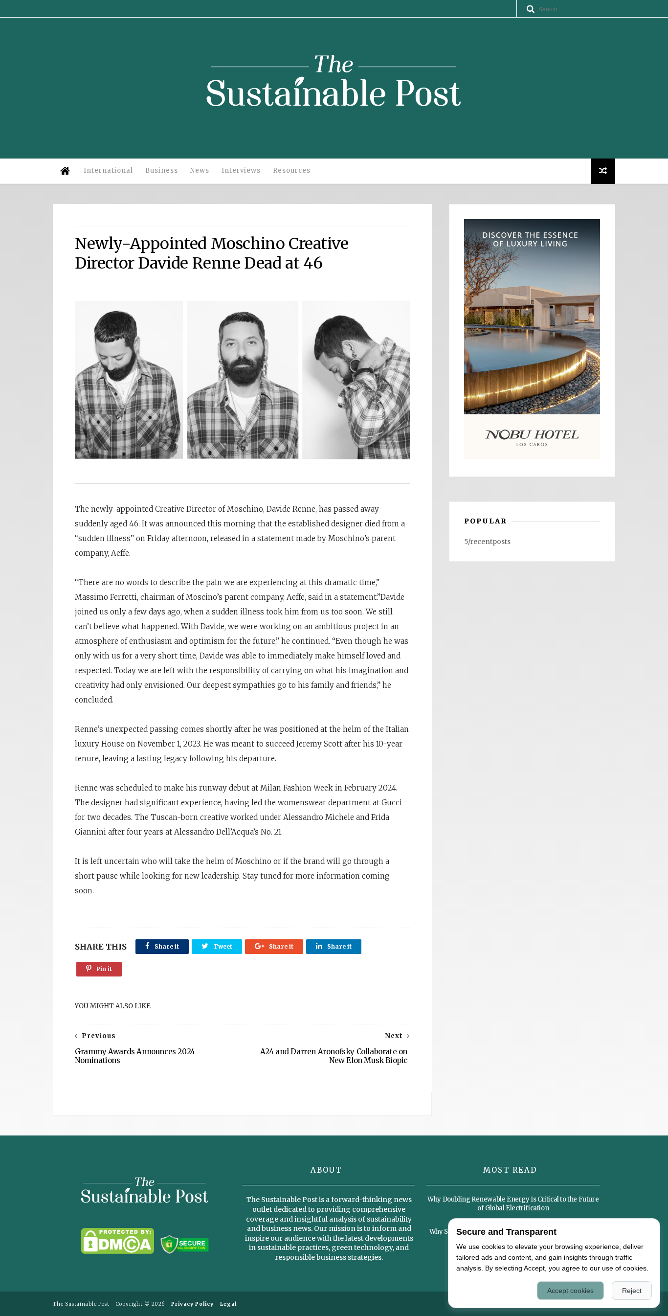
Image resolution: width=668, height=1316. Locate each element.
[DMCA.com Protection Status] (117, 1251)
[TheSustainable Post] (334, 129)
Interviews (241, 170)
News (199, 170)
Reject (632, 1290)
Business (161, 170)
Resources (292, 170)
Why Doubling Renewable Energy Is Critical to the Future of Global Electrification (513, 1203)
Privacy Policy (192, 1304)
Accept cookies (570, 1290)
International (108, 170)
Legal (228, 1304)
